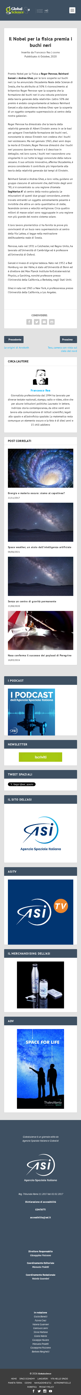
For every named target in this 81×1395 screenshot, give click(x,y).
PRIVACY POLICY (46, 1387)
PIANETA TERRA (15, 1382)
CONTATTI (40, 1209)
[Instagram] (44, 1391)
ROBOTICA (32, 1387)
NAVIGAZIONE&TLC (42, 1382)
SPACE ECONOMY (27, 1378)
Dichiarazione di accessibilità (40, 1201)
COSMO (28, 1382)
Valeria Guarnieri (40, 1278)
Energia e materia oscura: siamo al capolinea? (36, 493)
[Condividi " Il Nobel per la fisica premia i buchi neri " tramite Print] (52, 322)
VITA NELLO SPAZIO (59, 1378)
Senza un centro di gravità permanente (32, 601)
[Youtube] (50, 1391)
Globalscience (44, 1373)
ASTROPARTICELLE (62, 1382)
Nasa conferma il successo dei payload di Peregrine (40, 655)
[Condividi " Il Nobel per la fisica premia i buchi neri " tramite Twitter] (36, 322)
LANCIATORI (42, 1378)
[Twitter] (39, 1391)
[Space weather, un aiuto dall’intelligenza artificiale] (40, 522)
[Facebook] (33, 1391)
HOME (14, 1378)
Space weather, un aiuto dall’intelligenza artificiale (39, 547)
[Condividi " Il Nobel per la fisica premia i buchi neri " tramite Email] (44, 322)
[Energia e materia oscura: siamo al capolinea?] (40, 468)
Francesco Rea (42, 52)
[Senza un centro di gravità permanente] (40, 576)
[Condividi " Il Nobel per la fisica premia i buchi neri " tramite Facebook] (29, 322)
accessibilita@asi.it (40, 1217)
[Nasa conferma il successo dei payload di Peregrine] (40, 630)
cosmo (56, 52)
